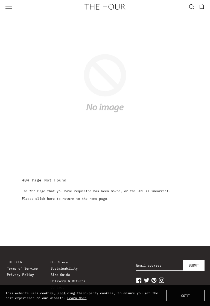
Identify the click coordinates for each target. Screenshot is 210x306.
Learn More (77, 298)
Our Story (59, 262)
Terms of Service (22, 268)
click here (45, 199)
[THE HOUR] (105, 7)
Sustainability (64, 268)
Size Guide (60, 275)
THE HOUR (14, 262)
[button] (202, 6)
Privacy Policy (20, 275)
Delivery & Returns (68, 281)
